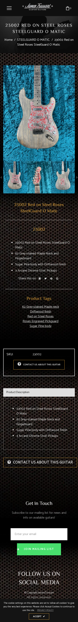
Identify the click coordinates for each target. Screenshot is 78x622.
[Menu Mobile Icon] (9, 8)
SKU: (10, 354)
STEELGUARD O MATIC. (33, 40)
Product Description (17, 392)
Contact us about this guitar (41, 365)
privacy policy (45, 610)
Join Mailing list (39, 549)
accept (39, 616)
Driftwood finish (40, 311)
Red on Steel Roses (40, 316)
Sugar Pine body (40, 326)
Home (8, 40)
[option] (39, 113)
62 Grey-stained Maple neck (40, 306)
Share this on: (27, 278)
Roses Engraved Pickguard (40, 321)
